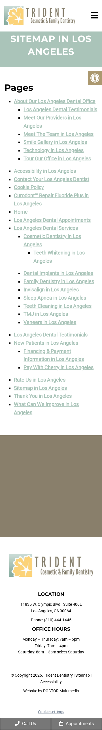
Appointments (79, 723)
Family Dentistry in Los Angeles (59, 281)
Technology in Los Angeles (54, 150)
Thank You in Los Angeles (43, 396)
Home (21, 212)
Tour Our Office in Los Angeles (57, 158)
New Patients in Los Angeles (46, 343)
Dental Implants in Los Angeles (58, 273)
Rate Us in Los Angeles (39, 380)
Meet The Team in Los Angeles (59, 134)
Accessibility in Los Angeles (45, 171)
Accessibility (51, 681)
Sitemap (82, 675)
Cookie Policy (29, 187)
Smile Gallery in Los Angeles (55, 142)
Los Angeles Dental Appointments (52, 220)
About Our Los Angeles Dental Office (54, 101)
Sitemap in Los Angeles (40, 388)
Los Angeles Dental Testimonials (60, 109)
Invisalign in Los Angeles (51, 290)
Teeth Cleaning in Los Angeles (58, 306)
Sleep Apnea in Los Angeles (55, 298)
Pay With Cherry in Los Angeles (59, 367)
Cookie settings (51, 711)
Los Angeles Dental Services (46, 228)
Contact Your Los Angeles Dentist (51, 179)
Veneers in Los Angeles (50, 322)
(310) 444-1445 (57, 620)
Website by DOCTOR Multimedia (51, 691)
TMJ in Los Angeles (46, 314)
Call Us (28, 723)
